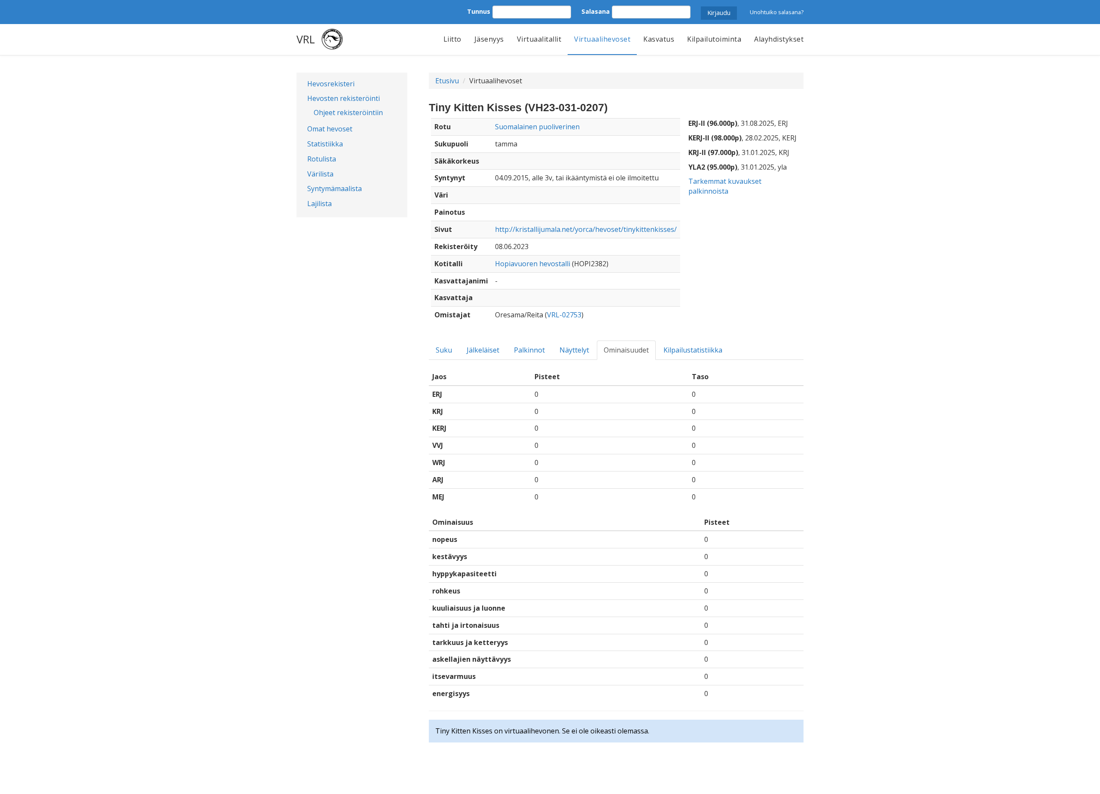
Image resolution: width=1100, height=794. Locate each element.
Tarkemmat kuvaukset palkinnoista (724, 186)
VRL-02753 (564, 314)
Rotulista (321, 159)
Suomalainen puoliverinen (537, 126)
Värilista (320, 174)
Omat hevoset (329, 129)
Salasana (595, 11)
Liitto (452, 39)
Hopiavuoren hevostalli (532, 263)
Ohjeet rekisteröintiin (348, 112)
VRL (305, 39)
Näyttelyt (574, 350)
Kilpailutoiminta (714, 39)
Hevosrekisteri (330, 83)
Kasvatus (658, 39)
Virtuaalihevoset (602, 39)
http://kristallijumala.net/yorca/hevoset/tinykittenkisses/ (586, 229)
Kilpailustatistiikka (692, 350)
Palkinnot (529, 350)
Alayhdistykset (779, 39)
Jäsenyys (489, 39)
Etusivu (447, 80)
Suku (444, 350)
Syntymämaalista (334, 188)
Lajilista (319, 203)
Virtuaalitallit (539, 39)
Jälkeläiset (483, 350)
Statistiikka (325, 144)
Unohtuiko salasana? (777, 12)
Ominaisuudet (626, 350)
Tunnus (478, 11)
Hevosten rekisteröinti (343, 98)
